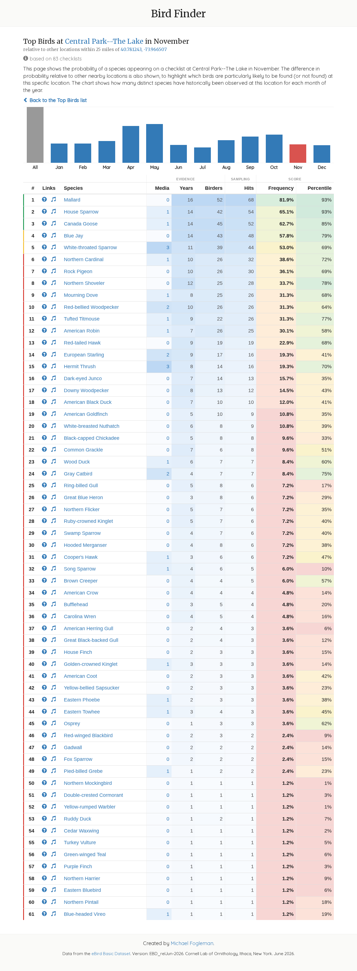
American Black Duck (88, 402)
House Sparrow (81, 212)
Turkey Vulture (80, 842)
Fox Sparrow (78, 759)
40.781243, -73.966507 (143, 49)
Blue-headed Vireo (84, 914)
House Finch (78, 652)
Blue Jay (73, 236)
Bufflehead (76, 604)
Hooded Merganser (85, 545)
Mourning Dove (81, 295)
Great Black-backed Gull (91, 640)
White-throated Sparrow (90, 247)
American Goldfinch (86, 414)
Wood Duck (77, 462)
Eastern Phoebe (82, 700)
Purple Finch (78, 866)
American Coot (80, 676)
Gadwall (73, 747)
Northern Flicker (82, 509)
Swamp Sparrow (82, 533)
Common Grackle (83, 450)
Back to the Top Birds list (57, 100)
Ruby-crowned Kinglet (88, 521)
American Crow (81, 593)
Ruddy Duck (77, 819)
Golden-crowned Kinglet (90, 664)
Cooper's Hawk (81, 557)
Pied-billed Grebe (83, 771)
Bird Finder (178, 14)
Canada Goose (81, 224)
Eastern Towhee (82, 712)
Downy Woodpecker (86, 390)
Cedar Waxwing (81, 831)
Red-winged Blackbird (88, 735)
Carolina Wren (80, 616)
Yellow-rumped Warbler (89, 807)
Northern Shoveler (84, 283)
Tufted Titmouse (82, 319)
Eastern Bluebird (82, 890)
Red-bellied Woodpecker (91, 307)
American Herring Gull (88, 628)
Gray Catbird (78, 474)
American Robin (82, 331)
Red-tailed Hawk (82, 343)
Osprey (72, 723)
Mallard (72, 200)
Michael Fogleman (192, 943)
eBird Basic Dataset (110, 953)
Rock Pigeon (78, 271)
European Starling (84, 355)
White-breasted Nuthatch (91, 426)
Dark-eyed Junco (83, 378)
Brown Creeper (81, 581)
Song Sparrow (80, 569)
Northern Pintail (81, 902)
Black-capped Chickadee (91, 438)
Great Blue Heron (83, 497)
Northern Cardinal (83, 259)
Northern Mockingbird (88, 783)
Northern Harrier (82, 878)
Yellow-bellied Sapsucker (91, 688)
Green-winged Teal (85, 854)
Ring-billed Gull (81, 485)
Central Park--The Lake (104, 41)
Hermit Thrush (80, 366)
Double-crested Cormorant (93, 795)
